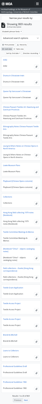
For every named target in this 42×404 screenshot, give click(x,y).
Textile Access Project (12, 303)
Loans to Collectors (11, 350)
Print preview (9, 45)
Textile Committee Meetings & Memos (18, 232)
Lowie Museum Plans (11, 165)
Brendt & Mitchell (10, 335)
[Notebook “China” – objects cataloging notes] (19, 250)
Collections (7, 197)
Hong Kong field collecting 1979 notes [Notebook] (18, 213)
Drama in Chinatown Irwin (13, 75)
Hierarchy (23, 45)
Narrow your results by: (21, 18)
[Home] (7, 4)
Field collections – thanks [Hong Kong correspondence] (18, 269)
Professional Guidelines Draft (15, 366)
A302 (5, 60)
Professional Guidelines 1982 (15, 382)
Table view (20, 49)
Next (26, 400)
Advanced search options (15, 38)
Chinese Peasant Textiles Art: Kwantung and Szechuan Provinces (21, 108)
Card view (8, 49)
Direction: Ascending (30, 53)
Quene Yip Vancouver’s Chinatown (17, 91)
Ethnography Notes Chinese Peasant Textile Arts (21, 127)
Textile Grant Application (13, 287)
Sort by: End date (12, 53)
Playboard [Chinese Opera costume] (17, 181)
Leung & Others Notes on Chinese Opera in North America (20, 147)
